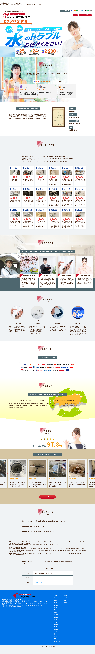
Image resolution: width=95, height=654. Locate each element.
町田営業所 (56, 612)
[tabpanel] (18, 473)
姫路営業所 (56, 605)
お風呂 (66, 602)
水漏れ (66, 595)
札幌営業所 (56, 633)
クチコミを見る (59, 81)
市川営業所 (56, 621)
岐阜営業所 (56, 629)
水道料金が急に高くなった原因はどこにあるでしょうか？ (39, 531)
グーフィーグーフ (65, 86)
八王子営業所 (56, 614)
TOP (54, 593)
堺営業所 (55, 597)
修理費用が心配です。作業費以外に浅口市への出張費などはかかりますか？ (44, 521)
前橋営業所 (56, 626)
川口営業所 (56, 624)
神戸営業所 (56, 602)
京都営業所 (56, 607)
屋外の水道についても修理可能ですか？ (33, 526)
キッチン (66, 600)
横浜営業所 (56, 616)
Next (87, 474)
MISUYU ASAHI (26, 86)
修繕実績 (55, 636)
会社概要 (55, 595)
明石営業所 (56, 604)
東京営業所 (56, 610)
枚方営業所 (56, 598)
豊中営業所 (56, 600)
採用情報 (55, 639)
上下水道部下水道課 (38, 582)
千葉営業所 (56, 619)
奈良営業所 (56, 609)
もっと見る (47, 497)
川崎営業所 (56, 617)
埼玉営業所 (56, 622)
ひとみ (43, 86)
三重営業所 (56, 631)
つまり (66, 593)
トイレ (66, 598)
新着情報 (55, 634)
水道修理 (66, 597)
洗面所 (66, 604)
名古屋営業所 (56, 628)
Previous (8, 474)
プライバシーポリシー (58, 641)
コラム (55, 638)
